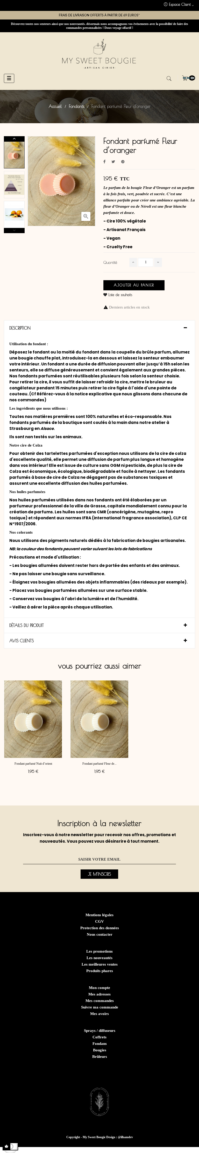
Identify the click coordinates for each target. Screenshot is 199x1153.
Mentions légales (99, 915)
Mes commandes (100, 1001)
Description (20, 328)
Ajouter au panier (134, 285)
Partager (104, 162)
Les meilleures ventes (100, 964)
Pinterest (122, 162)
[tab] (99, 328)
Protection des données (99, 928)
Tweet (113, 162)
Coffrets (99, 1037)
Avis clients (21, 640)
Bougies (99, 1050)
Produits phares (99, 971)
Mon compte (99, 988)
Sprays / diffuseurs (99, 1030)
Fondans (100, 1043)
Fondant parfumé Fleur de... (99, 763)
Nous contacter (99, 934)
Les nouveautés (99, 958)
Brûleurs (99, 1056)
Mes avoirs (99, 1014)
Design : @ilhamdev (119, 1137)
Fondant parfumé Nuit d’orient (33, 763)
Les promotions (99, 951)
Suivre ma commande (99, 1007)
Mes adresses (99, 994)
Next (14, 138)
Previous (14, 230)
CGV (99, 921)
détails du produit (26, 625)
